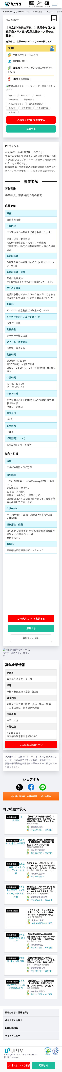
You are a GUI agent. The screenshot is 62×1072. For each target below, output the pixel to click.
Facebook (31, 787)
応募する (31, 128)
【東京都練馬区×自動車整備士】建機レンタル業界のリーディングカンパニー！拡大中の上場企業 (41, 936)
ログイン (46, 6)
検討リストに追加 (31, 638)
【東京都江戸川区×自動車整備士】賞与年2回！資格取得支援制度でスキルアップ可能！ (40, 842)
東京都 (49, 11)
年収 (15, 54)
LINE (42, 787)
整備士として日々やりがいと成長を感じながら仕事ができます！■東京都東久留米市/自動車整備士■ (41, 889)
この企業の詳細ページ (31, 744)
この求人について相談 (31, 119)
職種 (16, 79)
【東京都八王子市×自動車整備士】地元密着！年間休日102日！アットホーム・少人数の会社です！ (41, 983)
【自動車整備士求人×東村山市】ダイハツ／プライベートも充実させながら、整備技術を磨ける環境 (41, 960)
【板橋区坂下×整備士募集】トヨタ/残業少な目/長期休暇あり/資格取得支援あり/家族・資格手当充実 (41, 819)
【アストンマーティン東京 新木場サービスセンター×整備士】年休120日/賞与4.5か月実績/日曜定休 (41, 912)
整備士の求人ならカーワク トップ (17, 11)
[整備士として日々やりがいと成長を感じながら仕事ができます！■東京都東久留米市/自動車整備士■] (15, 891)
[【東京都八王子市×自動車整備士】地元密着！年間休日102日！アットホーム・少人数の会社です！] (15, 985)
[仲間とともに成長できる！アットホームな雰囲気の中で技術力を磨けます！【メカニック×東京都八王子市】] (15, 868)
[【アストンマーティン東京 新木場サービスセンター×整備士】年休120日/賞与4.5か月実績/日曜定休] (16, 918)
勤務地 (16, 67)
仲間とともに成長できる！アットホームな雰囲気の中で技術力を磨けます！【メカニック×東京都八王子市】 (41, 865)
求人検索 (32, 6)
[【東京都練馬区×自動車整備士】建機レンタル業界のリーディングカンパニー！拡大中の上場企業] (15, 938)
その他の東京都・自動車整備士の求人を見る (31, 796)
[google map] (31, 584)
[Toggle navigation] (54, 4)
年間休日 (17, 61)
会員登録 (39, 6)
